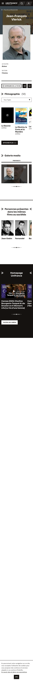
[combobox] (16, 100)
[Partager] (24, 86)
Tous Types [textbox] (7, 100)
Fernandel (19, 238)
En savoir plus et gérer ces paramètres (14, 672)
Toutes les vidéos (9, 322)
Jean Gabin (6, 238)
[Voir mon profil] (28, 3)
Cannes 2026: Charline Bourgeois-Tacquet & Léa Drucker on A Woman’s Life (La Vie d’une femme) (13, 304)
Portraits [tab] (16, 160)
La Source (5, 126)
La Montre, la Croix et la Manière (21, 129)
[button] (25, 167)
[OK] (16, 677)
